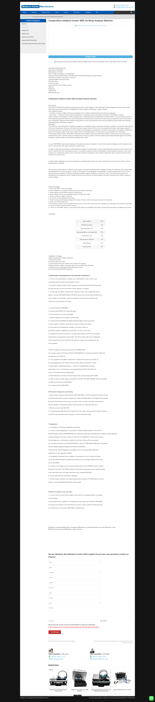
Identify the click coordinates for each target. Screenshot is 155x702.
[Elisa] (51, 652)
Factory (66, 12)
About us (34, 12)
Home (24, 12)
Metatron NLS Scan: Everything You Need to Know (58, 690)
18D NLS (24, 24)
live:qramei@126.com (100, 659)
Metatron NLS (46, 12)
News (56, 12)
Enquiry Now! (90, 57)
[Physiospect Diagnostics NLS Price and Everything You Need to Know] (101, 687)
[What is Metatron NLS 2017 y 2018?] (122, 687)
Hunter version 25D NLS (28, 37)
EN (97, 12)
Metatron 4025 (25, 33)
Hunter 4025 (29, 16)
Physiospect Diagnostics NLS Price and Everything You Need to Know (101, 690)
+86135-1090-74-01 (58, 657)
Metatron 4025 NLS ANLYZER (29, 40)
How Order (76, 12)
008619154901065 (122, 5)
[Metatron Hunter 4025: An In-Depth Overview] (79, 687)
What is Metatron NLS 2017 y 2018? (122, 689)
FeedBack (88, 12)
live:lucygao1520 (57, 659)
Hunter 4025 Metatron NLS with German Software (61, 641)
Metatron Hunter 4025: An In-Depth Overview (79, 690)
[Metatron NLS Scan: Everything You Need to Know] (58, 687)
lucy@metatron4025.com (124, 7)
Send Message (55, 632)
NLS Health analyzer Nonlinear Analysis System (33, 43)
